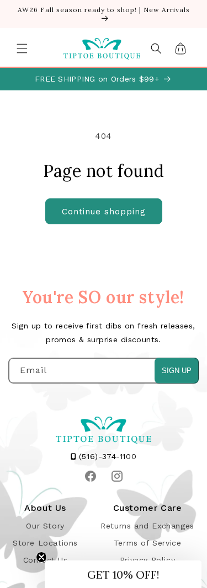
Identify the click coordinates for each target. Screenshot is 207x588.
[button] (22, 48)
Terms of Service (148, 542)
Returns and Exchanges (147, 525)
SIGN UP (177, 370)
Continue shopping (104, 212)
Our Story (45, 525)
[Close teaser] (41, 557)
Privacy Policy (147, 559)
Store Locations (45, 542)
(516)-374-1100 (106, 456)
